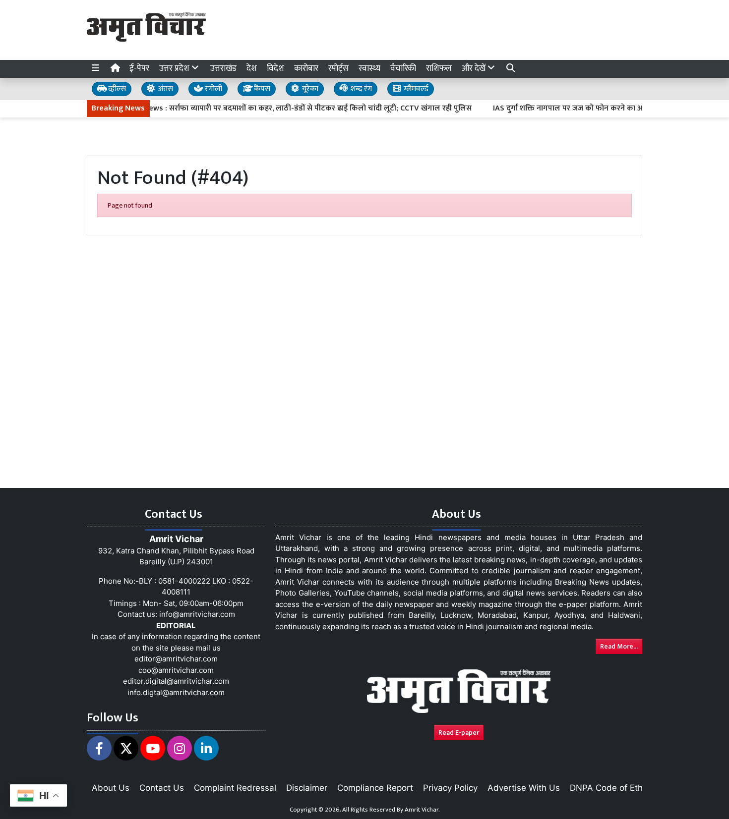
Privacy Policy (450, 788)
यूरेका (309, 89)
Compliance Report (375, 788)
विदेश (275, 68)
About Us (110, 788)
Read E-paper (458, 732)
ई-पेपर (139, 68)
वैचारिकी (403, 68)
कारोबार (306, 68)
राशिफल (439, 68)
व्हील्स (116, 89)
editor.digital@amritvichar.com (176, 681)
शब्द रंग (360, 89)
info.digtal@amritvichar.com (176, 692)
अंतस (164, 89)
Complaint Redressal (235, 788)
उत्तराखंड (223, 68)
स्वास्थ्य (369, 68)
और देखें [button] (474, 68)
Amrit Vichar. (422, 809)
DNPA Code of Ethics (612, 788)
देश (251, 68)
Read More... (619, 646)
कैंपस (261, 89)
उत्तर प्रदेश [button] (175, 68)
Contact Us (161, 788)
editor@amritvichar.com (176, 658)
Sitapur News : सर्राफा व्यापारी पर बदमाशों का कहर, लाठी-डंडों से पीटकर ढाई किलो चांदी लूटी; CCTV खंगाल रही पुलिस (280, 108)
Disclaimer (306, 788)
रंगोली (212, 89)
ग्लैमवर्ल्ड (415, 89)
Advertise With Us (523, 788)
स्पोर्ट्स (338, 68)
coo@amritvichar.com (176, 670)
